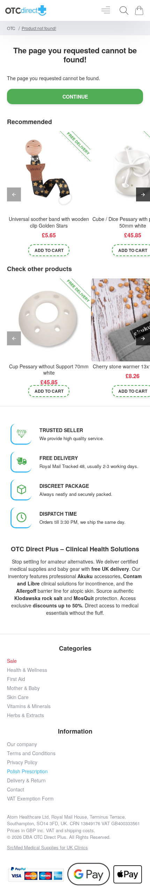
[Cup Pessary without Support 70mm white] (48, 319)
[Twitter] (67, 857)
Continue (75, 96)
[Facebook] (36, 857)
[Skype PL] (114, 857)
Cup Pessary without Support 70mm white (49, 369)
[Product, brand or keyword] (122, 10)
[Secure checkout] (36, 874)
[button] (48, 250)
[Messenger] (83, 857)
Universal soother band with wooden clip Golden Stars (49, 222)
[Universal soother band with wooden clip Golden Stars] (48, 172)
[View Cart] (140, 10)
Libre (34, 583)
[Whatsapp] (98, 857)
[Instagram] (51, 857)
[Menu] (105, 10)
